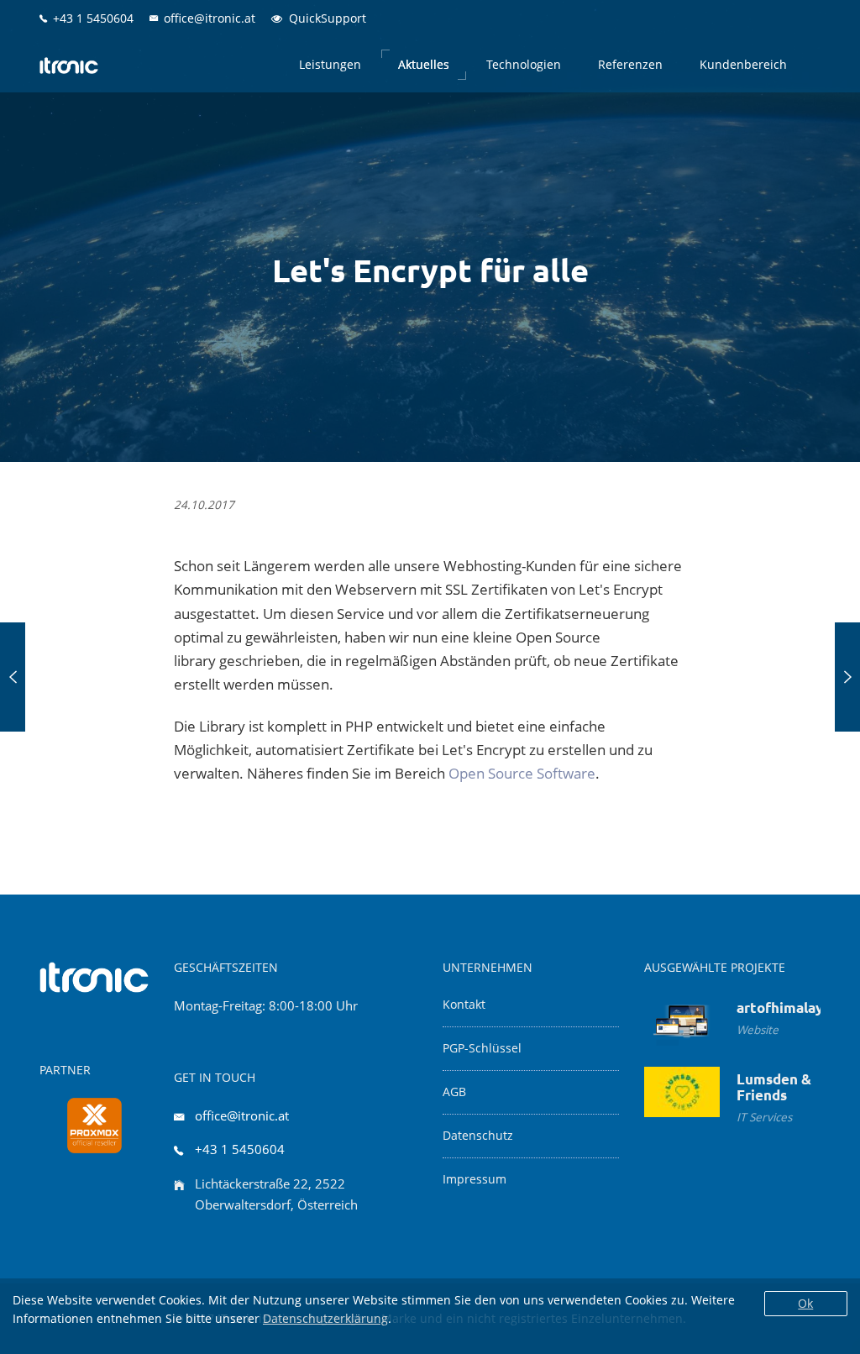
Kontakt (464, 1004)
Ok (805, 1303)
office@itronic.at (242, 1115)
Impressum (474, 1179)
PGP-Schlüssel (482, 1048)
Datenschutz (478, 1135)
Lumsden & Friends (774, 1087)
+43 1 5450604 (240, 1149)
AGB (454, 1091)
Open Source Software (521, 773)
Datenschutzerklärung (325, 1318)
